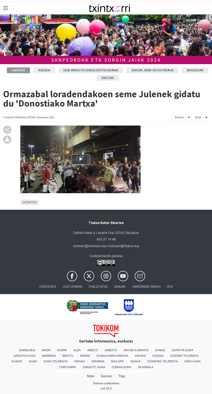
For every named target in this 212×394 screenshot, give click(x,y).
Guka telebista (55, 361)
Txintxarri (67, 367)
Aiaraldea (27, 350)
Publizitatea (98, 287)
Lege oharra (72, 287)
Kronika (98, 361)
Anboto (111, 350)
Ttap (121, 376)
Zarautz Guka (94, 367)
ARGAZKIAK (195, 70)
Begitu (68, 355)
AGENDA (44, 70)
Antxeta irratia (136, 350)
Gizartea (29, 202)
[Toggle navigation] (5, 8)
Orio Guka (192, 361)
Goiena (158, 355)
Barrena (49, 355)
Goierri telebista (184, 355)
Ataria (160, 350)
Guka (33, 361)
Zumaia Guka (121, 367)
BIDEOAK (108, 78)
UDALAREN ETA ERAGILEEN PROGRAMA (90, 70)
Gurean (106, 376)
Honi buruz (47, 287)
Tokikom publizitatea (106, 383)
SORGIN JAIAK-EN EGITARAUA (152, 70)
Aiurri (62, 350)
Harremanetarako (146, 287)
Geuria (140, 355)
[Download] (7, 139)
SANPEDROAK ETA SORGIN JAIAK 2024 (106, 60)
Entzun (179, 117)
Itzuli (198, 117)
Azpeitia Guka (182, 350)
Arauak (119, 287)
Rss (170, 287)
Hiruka (79, 361)
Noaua (135, 361)
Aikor (46, 350)
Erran (85, 355)
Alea (77, 350)
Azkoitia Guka (25, 355)
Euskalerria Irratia (112, 355)
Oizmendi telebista (162, 361)
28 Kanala (145, 367)
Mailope (117, 361)
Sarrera (18, 70)
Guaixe (16, 361)
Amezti (92, 350)
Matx (90, 376)
